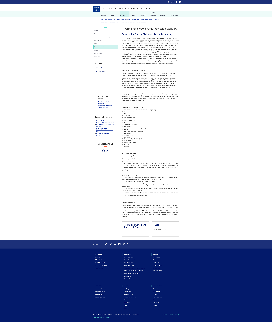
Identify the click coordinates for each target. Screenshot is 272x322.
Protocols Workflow (142, 22)
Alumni (125, 308)
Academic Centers (122, 19)
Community (119, 2)
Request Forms (98, 53)
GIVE (154, 2)
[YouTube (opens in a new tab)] (173, 2)
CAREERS (158, 2)
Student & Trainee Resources (131, 260)
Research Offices (157, 270)
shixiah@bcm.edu (100, 71)
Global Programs (99, 294)
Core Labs (155, 260)
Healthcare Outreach (100, 289)
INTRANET (164, 2)
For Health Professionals (101, 265)
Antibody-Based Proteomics (127, 22)
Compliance (156, 305)
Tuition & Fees (127, 276)
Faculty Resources (128, 262)
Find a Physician (99, 268)
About (126, 2)
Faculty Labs (156, 262)
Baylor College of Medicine (108, 19)
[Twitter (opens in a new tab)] (107, 151)
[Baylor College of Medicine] (96, 9)
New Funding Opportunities (143, 14)
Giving (125, 305)
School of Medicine (129, 265)
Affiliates (126, 300)
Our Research (156, 257)
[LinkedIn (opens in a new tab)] (176, 2)
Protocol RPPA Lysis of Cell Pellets (105, 123)
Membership (163, 15)
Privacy (171, 314)
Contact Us (156, 289)
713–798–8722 (99, 67)
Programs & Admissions (130, 257)
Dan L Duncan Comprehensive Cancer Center (140, 19)
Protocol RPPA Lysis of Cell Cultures (105, 121)
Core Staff (97, 56)
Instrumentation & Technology (102, 37)
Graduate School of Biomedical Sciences (134, 268)
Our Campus (127, 289)
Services (96, 30)
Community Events (100, 297)
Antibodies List (98, 40)
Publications (97, 50)
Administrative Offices (130, 297)
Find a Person (156, 291)
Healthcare (97, 2)
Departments (127, 291)
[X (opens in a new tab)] (171, 2)
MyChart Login (98, 260)
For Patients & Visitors (101, 262)
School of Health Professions (131, 273)
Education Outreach (100, 291)
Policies (96, 43)
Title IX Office (156, 302)
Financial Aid (127, 279)
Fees (95, 33)
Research (112, 2)
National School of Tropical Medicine (134, 270)
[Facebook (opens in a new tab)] (168, 2)
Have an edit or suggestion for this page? (101, 317)
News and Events (174, 15)
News (154, 300)
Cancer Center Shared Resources (109, 22)
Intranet (177, 314)
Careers (155, 294)
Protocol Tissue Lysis (102, 128)
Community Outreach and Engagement (153, 14)
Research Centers (157, 265)
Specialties (97, 257)
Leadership (103, 15)
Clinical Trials (156, 268)
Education (104, 2)
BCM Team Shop (157, 297)
